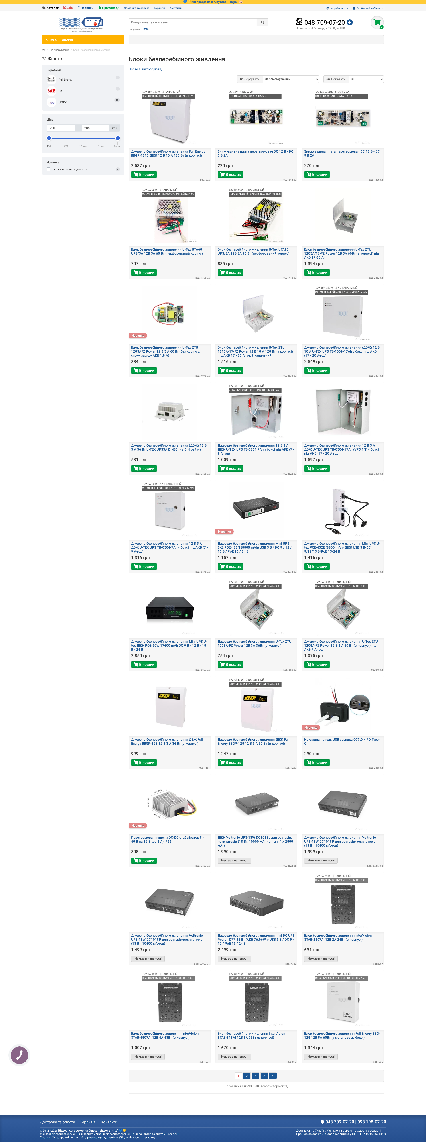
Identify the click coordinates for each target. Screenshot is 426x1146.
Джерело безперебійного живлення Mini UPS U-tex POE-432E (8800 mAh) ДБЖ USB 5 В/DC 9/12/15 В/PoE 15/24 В (342, 547)
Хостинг (46, 1137)
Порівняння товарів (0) (145, 69)
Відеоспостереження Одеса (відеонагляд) (88, 1130)
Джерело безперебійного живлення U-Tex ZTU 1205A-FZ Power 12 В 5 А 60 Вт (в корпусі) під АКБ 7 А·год (341, 645)
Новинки (87, 8)
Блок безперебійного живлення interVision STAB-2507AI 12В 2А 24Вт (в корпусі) (338, 938)
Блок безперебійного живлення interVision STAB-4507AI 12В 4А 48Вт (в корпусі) (165, 1036)
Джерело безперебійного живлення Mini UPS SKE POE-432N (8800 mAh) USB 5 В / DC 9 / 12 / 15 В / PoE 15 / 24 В (255, 547)
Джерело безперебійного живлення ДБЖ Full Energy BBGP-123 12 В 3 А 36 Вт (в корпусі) (167, 742)
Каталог (53, 8)
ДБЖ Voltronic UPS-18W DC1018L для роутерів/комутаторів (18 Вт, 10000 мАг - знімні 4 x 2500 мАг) (255, 842)
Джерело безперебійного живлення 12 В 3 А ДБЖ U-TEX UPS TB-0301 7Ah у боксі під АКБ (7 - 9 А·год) (256, 449)
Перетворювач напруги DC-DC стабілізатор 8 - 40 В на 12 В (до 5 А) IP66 (167, 840)
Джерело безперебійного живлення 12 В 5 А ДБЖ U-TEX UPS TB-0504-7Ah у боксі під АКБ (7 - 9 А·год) (169, 547)
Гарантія (159, 8)
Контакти (176, 8)
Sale (69, 8)
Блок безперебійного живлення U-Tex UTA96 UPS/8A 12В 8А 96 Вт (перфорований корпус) (253, 251)
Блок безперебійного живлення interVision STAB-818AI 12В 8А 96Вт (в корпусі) (251, 1036)
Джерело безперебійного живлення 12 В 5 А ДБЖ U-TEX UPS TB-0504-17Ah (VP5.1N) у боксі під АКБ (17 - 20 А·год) (341, 449)
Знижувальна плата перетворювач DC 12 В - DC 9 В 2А (342, 153)
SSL (121, 1137)
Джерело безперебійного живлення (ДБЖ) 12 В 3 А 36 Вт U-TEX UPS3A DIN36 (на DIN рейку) (169, 447)
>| (273, 1075)
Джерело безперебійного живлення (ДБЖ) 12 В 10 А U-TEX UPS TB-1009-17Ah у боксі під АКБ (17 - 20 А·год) (342, 351)
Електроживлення (59, 50)
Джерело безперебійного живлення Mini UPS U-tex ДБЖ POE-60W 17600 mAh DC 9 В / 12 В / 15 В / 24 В (169, 645)
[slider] (49, 138)
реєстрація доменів (101, 1137)
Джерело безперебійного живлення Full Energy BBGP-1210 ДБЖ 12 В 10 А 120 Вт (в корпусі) (168, 153)
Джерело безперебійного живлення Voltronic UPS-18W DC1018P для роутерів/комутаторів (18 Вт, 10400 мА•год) (340, 842)
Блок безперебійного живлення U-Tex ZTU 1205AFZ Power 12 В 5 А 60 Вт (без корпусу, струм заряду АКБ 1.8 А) (165, 351)
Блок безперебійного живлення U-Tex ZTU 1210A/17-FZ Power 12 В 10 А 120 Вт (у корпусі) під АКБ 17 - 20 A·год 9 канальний (255, 351)
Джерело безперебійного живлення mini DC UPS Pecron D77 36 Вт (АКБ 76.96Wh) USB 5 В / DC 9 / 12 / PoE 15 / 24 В (256, 940)
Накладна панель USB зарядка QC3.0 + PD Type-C (342, 742)
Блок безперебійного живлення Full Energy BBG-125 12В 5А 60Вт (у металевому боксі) (342, 1036)
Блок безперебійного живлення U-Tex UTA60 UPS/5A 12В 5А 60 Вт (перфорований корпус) (167, 251)
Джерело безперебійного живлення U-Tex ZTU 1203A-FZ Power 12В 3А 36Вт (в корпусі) (254, 644)
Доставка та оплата (137, 8)
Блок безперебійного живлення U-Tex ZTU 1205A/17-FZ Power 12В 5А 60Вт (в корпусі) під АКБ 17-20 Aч (341, 253)
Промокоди (110, 8)
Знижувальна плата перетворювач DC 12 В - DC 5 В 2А (255, 153)
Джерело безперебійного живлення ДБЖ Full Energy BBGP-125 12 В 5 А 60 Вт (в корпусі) (253, 742)
